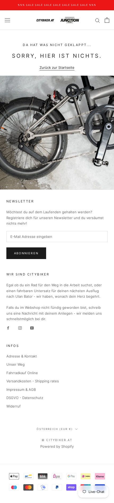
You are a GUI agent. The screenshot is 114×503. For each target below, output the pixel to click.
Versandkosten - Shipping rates (32, 381)
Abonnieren (26, 253)
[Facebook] (8, 327)
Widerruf (13, 406)
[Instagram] (20, 327)
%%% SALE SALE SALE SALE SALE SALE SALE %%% (57, 4)
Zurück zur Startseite (57, 67)
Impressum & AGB (21, 389)
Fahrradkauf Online (22, 373)
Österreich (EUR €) (55, 429)
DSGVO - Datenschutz (24, 398)
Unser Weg (15, 364)
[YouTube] (32, 327)
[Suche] (97, 20)
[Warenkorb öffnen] (107, 20)
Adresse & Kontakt (21, 356)
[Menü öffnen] (7, 20)
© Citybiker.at (57, 440)
